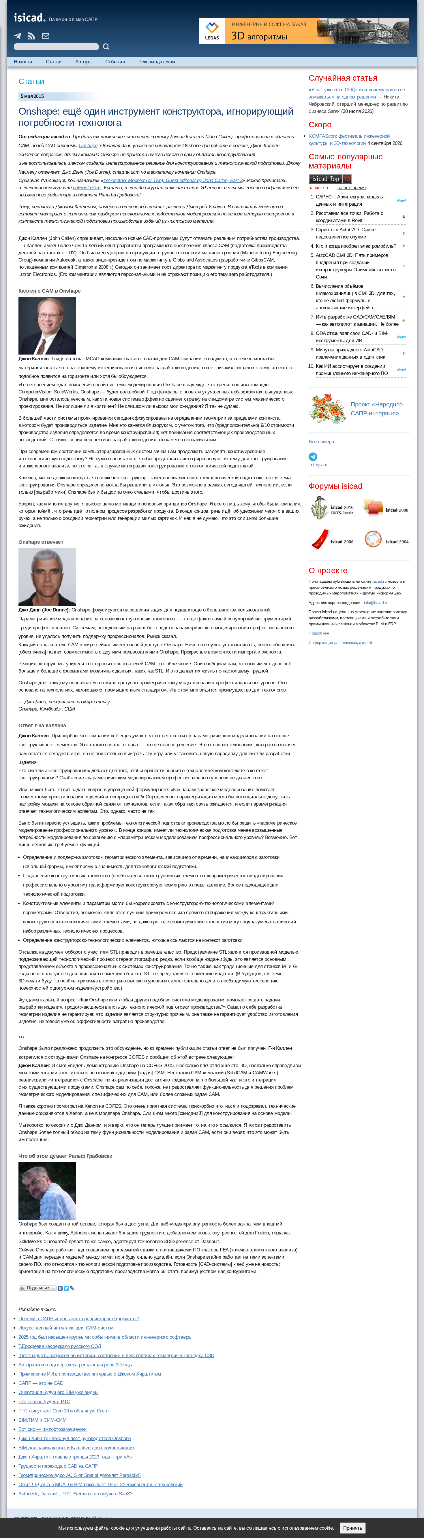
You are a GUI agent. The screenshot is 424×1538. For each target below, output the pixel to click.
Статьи (53, 62)
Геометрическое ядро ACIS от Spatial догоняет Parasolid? (79, 1475)
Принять (352, 1528)
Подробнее (319, 633)
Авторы (83, 62)
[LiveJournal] (73, 1287)
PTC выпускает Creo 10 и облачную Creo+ (64, 1411)
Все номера (321, 441)
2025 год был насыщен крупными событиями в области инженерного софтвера (104, 1337)
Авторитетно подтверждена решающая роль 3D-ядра (76, 1364)
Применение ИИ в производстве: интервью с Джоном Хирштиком (89, 1374)
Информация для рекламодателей (340, 642)
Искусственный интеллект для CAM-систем (66, 1328)
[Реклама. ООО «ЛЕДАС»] (304, 31)
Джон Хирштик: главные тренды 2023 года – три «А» (75, 1457)
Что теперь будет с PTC (44, 1401)
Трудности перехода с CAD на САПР (58, 1466)
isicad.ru (379, 581)
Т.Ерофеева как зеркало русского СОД (59, 1346)
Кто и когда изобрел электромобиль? (356, 246)
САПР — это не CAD (40, 1383)
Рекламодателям (156, 62)
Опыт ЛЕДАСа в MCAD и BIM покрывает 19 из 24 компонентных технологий (100, 1484)
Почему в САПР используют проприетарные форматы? (78, 1318)
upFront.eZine (87, 187)
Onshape (88, 145)
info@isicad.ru (376, 602)
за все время (351, 187)
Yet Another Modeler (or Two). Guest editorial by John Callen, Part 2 (173, 180)
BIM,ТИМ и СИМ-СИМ (42, 1420)
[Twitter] (66, 1287)
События (115, 62)
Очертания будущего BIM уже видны (58, 1392)
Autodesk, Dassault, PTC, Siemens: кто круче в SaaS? (75, 1494)
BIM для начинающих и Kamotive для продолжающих (76, 1447)
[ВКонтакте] (60, 1287)
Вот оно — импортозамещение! (52, 1429)
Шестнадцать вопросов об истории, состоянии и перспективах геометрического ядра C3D (116, 1355)
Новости (23, 62)
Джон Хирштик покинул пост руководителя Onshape (74, 1438)
